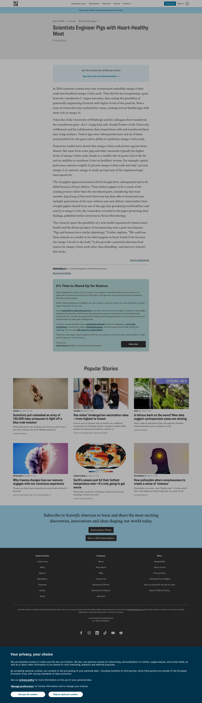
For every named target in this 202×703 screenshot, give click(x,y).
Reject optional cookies (65, 694)
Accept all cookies (28, 694)
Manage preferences (22, 686)
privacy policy (26, 680)
